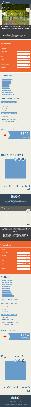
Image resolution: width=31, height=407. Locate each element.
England (24, 26)
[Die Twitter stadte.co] (15, 159)
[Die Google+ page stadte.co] (23, 159)
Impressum (13, 200)
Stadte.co (8, 2)
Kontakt (19, 200)
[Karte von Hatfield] (28, 10)
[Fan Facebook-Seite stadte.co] (19, 159)
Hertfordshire (11, 28)
